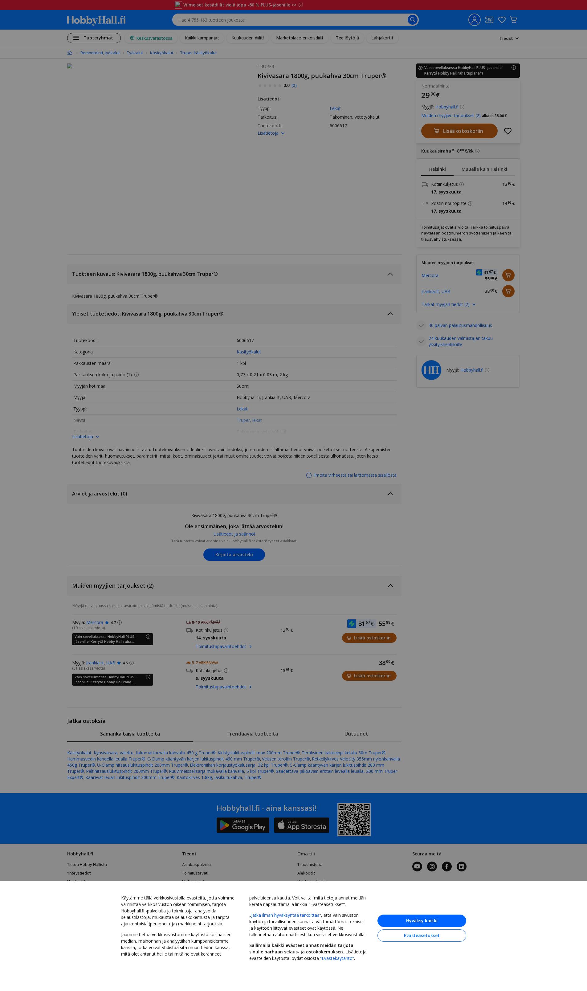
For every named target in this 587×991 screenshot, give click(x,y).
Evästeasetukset (422, 935)
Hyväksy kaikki (422, 921)
